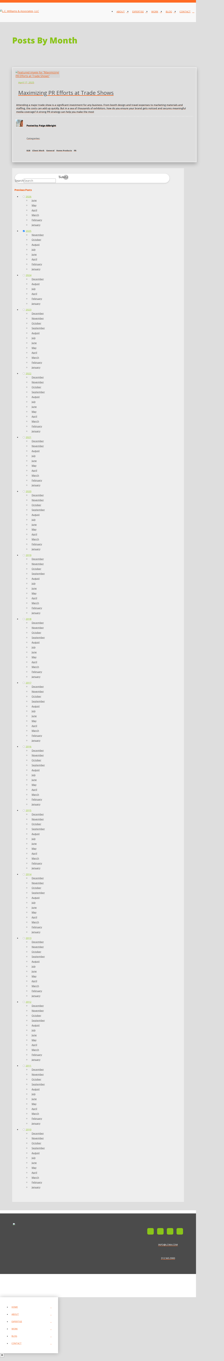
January (36, 225)
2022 (28, 373)
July (34, 249)
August (36, 244)
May (34, 205)
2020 (28, 491)
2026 (28, 196)
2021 (28, 437)
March (35, 215)
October (36, 239)
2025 (28, 231)
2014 (28, 874)
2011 (28, 1065)
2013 (28, 938)
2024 (28, 275)
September (38, 328)
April (34, 210)
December (38, 279)
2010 (28, 1129)
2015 (28, 810)
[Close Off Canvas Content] (2, 1355)
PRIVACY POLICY (99, 1292)
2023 (28, 309)
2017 (28, 682)
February (37, 220)
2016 (28, 746)
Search (19, 180)
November (38, 235)
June (34, 200)
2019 (28, 555)
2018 (28, 619)
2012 (28, 1002)
